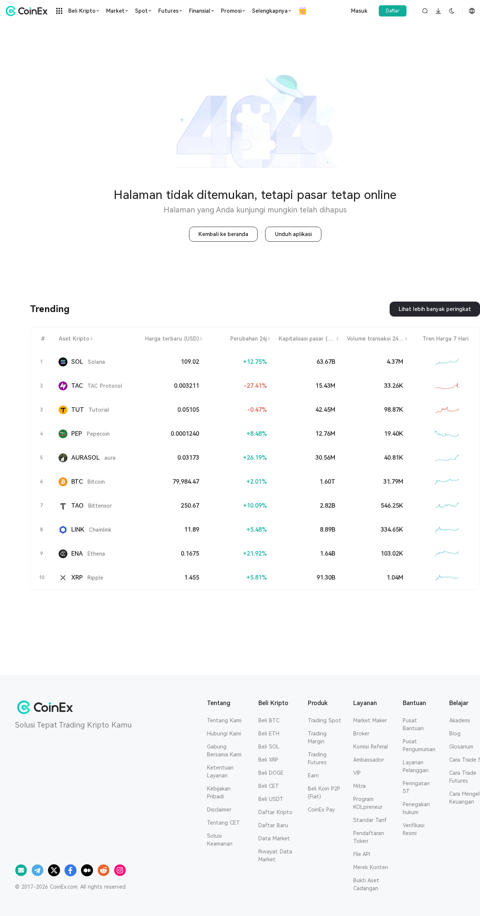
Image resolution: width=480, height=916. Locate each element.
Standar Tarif (370, 820)
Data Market (274, 838)
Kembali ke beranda (223, 234)
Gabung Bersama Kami (224, 751)
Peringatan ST (416, 787)
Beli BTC (268, 720)
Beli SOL (268, 747)
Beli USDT (271, 799)
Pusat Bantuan (413, 724)
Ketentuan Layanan (220, 772)
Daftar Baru (273, 825)
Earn (313, 776)
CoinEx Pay (321, 810)
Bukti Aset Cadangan (366, 884)
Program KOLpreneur (367, 803)
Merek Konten (370, 867)
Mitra (359, 786)
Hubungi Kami (224, 734)
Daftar (392, 10)
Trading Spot (324, 720)
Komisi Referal (370, 747)
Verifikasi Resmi (413, 829)
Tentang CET (223, 823)
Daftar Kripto (275, 812)
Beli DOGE (271, 773)
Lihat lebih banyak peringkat (435, 309)
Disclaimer (219, 810)
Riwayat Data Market (275, 855)
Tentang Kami (224, 720)
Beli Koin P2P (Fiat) (324, 792)
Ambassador (368, 760)
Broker (361, 734)
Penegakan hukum (416, 808)
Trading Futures (317, 758)
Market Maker (370, 720)
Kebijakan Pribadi (219, 792)
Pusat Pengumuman (419, 745)
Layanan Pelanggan (416, 766)
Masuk (359, 11)
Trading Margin (317, 737)
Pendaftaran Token (368, 837)
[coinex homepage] (28, 10)
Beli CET (268, 786)
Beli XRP (268, 760)
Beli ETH (268, 734)
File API (361, 854)
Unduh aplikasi (293, 234)
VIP (357, 773)
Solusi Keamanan (219, 840)
